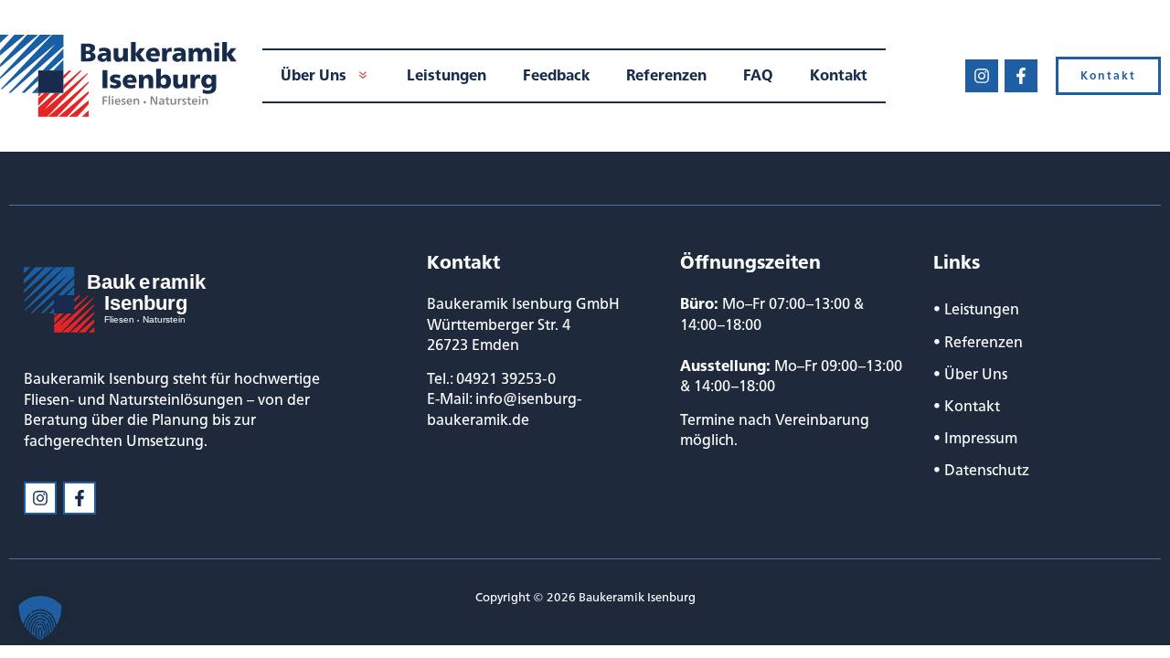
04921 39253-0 (506, 378)
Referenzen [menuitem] (666, 75)
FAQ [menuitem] (758, 75)
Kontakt (972, 406)
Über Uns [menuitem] (313, 75)
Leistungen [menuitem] (446, 75)
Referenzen (983, 342)
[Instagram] (981, 75)
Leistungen (981, 309)
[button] (40, 618)
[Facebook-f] (1021, 75)
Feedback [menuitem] (556, 75)
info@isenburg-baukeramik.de (504, 408)
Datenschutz (986, 470)
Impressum (980, 438)
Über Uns (975, 374)
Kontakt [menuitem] (838, 75)
